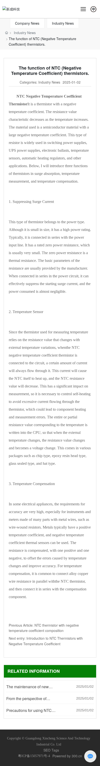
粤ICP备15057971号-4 (34, 756)
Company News (27, 23)
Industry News (63, 23)
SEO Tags (51, 750)
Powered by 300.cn (67, 755)
